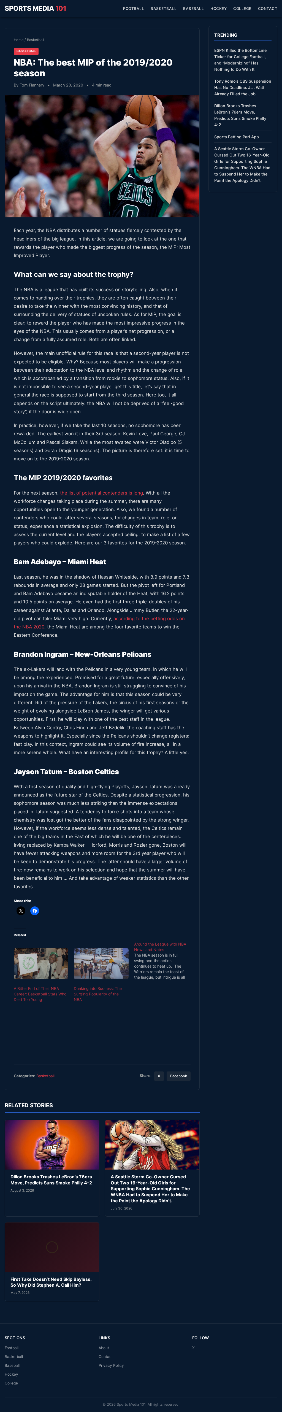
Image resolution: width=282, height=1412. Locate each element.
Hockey (218, 8)
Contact (268, 8)
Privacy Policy (111, 1365)
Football (133, 8)
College (242, 8)
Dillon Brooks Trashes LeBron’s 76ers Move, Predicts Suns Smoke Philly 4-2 (51, 1180)
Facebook (178, 1076)
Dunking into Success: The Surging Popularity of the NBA (98, 994)
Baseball (193, 8)
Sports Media (35, 8)
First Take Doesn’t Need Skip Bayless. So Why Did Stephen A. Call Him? (50, 1282)
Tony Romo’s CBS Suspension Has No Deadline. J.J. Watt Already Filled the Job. (242, 87)
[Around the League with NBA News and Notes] (164, 960)
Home (18, 40)
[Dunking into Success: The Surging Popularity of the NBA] (101, 963)
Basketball (164, 8)
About (104, 1348)
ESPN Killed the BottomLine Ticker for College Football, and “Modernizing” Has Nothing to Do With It (240, 60)
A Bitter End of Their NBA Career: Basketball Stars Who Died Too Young (40, 994)
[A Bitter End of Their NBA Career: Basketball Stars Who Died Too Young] (41, 963)
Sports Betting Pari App (236, 136)
